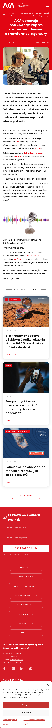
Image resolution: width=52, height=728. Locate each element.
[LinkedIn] (21, 668)
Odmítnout (26, 712)
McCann (17, 259)
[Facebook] (4, 668)
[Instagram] (13, 668)
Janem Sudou (32, 255)
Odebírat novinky (26, 548)
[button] (47, 684)
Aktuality (13, 13)
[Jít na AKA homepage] (16, 5)
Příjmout (26, 705)
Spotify (38, 148)
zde (30, 697)
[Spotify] (30, 668)
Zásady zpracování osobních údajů (16, 554)
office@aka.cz (16, 659)
